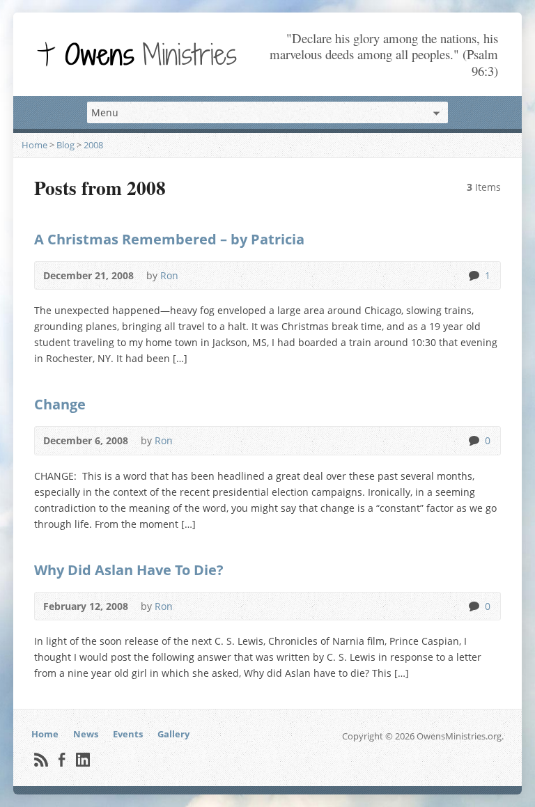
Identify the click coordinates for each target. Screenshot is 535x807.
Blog (65, 145)
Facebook (62, 759)
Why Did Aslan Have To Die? (129, 569)
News (85, 734)
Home (34, 145)
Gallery (173, 734)
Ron (169, 275)
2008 (93, 145)
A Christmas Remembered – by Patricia (169, 239)
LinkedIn (83, 759)
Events (128, 734)
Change (60, 404)
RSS (41, 759)
